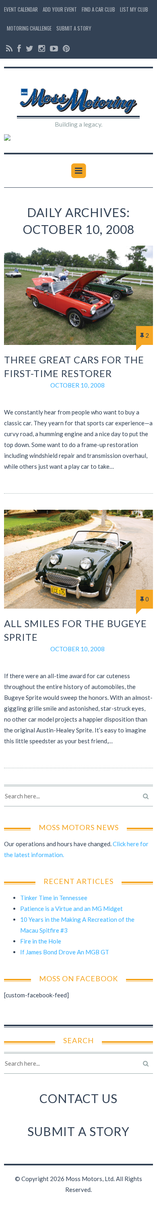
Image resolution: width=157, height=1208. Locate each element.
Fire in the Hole (40, 941)
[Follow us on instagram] (41, 48)
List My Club (134, 9)
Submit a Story (73, 28)
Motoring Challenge (29, 28)
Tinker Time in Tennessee (53, 897)
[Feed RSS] (9, 48)
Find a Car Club (98, 9)
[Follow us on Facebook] (19, 48)
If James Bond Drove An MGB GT (64, 952)
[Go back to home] (78, 96)
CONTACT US (78, 1098)
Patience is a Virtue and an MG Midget (71, 908)
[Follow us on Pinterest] (65, 48)
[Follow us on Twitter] (29, 48)
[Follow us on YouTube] (54, 48)
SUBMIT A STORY (78, 1131)
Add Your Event (60, 9)
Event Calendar (21, 9)
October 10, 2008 (77, 385)
